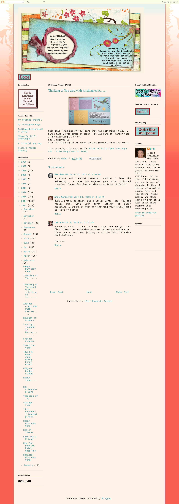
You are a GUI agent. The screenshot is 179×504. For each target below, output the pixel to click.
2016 (24, 192)
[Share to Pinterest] (100, 158)
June (27, 243)
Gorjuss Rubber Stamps (28, 371)
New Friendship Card (30, 389)
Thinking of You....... (30, 278)
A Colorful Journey (30, 143)
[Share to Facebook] (98, 158)
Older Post (122, 292)
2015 (24, 197)
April (28, 252)
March (28, 256)
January (29, 465)
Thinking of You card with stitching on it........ (30, 292)
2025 (24, 166)
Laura (58, 222)
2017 (24, 188)
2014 (24, 201)
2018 (24, 184)
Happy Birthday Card (29, 269)
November (29, 216)
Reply (58, 188)
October (29, 223)
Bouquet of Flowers (29, 319)
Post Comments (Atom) (99, 301)
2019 (24, 179)
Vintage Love (27, 404)
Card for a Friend (29, 438)
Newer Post (56, 292)
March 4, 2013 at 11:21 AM (78, 222)
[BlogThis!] (93, 158)
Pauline (59, 174)
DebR (152, 149)
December (29, 209)
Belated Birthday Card (29, 457)
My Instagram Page (29, 124)
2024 (24, 170)
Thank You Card (29, 346)
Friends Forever (28, 340)
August (28, 234)
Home (89, 292)
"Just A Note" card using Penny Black (27, 358)
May (26, 247)
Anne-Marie (61, 197)
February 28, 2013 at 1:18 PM (86, 197)
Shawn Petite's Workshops (27, 137)
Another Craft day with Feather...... (30, 309)
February (29, 260)
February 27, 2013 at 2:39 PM (82, 174)
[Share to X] (95, 158)
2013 (24, 205)
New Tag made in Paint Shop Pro (29, 447)
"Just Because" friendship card (30, 413)
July (27, 239)
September (30, 227)
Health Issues (28, 431)
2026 (24, 162)
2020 (24, 175)
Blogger (106, 498)
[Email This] (90, 158)
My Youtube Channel (30, 120)
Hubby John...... (30, 380)
